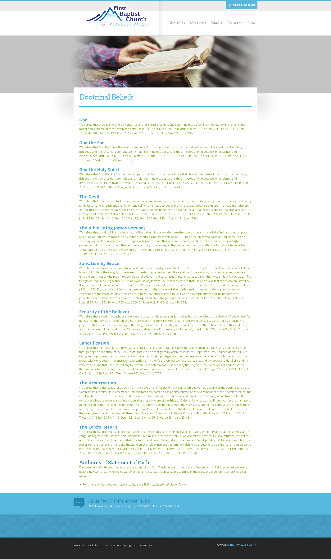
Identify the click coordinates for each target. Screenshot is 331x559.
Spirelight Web (237, 545)
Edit (251, 545)
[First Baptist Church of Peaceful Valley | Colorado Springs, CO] (113, 16)
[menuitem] (174, 23)
